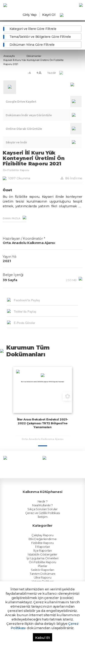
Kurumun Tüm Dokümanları (28, 351)
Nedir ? (43, 501)
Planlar (42, 566)
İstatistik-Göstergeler (42, 554)
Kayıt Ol (49, 14)
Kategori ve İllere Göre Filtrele (33, 29)
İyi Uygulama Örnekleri (42, 558)
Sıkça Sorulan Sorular (42, 509)
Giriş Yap (29, 14)
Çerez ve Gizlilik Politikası (42, 513)
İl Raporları (42, 546)
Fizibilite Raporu (42, 543)
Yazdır (51, 73)
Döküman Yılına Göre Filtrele (32, 45)
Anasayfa (9, 56)
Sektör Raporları (42, 570)
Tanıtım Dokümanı (42, 573)
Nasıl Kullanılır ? (42, 505)
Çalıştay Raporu (42, 535)
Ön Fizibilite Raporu (42, 562)
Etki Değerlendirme (43, 539)
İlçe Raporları (42, 550)
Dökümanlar (34, 56)
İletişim (43, 517)
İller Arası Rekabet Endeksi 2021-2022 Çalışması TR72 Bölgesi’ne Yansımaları (42, 423)
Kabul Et (42, 637)
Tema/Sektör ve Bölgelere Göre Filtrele (40, 37)
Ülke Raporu (42, 577)
